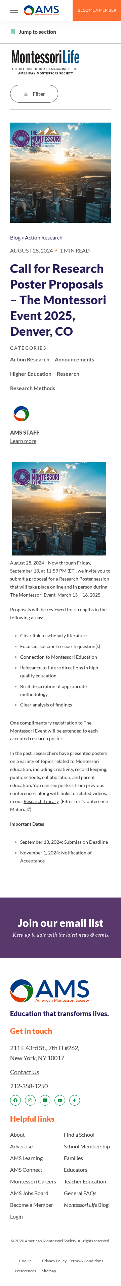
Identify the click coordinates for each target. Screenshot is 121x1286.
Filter (39, 94)
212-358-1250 (29, 1086)
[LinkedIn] (45, 1100)
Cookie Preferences (25, 1265)
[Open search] (64, 10)
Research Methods (32, 388)
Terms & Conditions (86, 1260)
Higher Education (30, 373)
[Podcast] (74, 1100)
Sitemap (49, 1270)
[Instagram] (30, 1100)
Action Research (44, 237)
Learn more (23, 441)
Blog (15, 237)
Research (68, 373)
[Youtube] (59, 1100)
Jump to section (37, 31)
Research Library (41, 801)
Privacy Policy (54, 1260)
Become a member (97, 10)
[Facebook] (15, 1100)
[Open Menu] (14, 10)
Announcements (74, 359)
